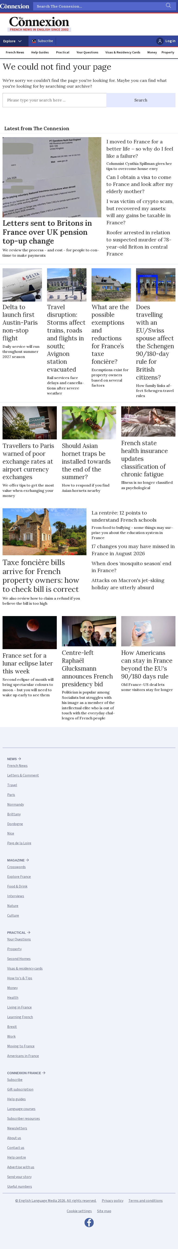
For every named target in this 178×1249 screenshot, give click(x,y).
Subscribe (45, 40)
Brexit (12, 1026)
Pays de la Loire (19, 843)
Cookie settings (79, 1211)
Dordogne (15, 823)
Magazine (16, 860)
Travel (12, 785)
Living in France (19, 1007)
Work (11, 1036)
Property (168, 52)
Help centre (16, 1157)
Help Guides (40, 52)
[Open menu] (14, 41)
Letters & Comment (23, 775)
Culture (13, 915)
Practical (62, 52)
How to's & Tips (19, 978)
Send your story (19, 1176)
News (12, 759)
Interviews (15, 896)
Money (152, 52)
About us (14, 1138)
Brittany (14, 814)
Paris (11, 794)
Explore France (19, 876)
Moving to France (21, 1046)
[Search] (168, 6)
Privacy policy (112, 1200)
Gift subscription (20, 1089)
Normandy (15, 804)
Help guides (16, 1099)
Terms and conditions (145, 1200)
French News (15, 52)
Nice (10, 833)
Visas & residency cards (25, 968)
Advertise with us (20, 1167)
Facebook (89, 1224)
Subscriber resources (23, 1118)
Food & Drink (17, 886)
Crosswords (16, 867)
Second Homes (19, 958)
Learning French (20, 1017)
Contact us (15, 1147)
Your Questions (87, 52)
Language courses (21, 1108)
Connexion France (24, 1073)
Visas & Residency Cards (122, 52)
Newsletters (17, 1128)
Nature (12, 905)
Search (140, 100)
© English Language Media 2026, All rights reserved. (55, 1200)
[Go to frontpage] (39, 24)
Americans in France (23, 1055)
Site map (104, 1211)
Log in (170, 40)
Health (12, 997)
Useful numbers (19, 1186)
